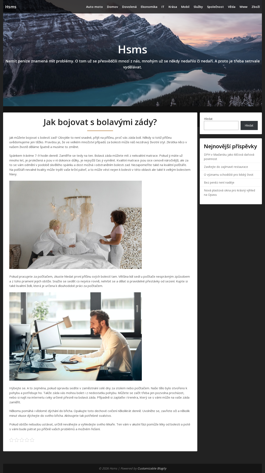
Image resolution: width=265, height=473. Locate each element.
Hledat (208, 119)
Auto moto (94, 7)
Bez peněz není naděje (219, 182)
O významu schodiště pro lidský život (228, 175)
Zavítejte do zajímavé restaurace (226, 167)
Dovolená (129, 7)
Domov (112, 7)
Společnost (215, 7)
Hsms (10, 7)
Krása (173, 7)
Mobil (185, 7)
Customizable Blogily (151, 468)
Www (243, 7)
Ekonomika (149, 7)
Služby (198, 7)
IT (162, 7)
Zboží (256, 7)
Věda (231, 7)
